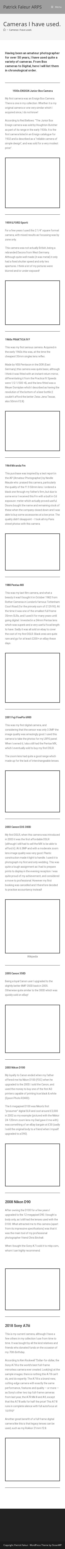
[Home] (4, 29)
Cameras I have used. (20, 29)
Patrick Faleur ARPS (22, 7)
